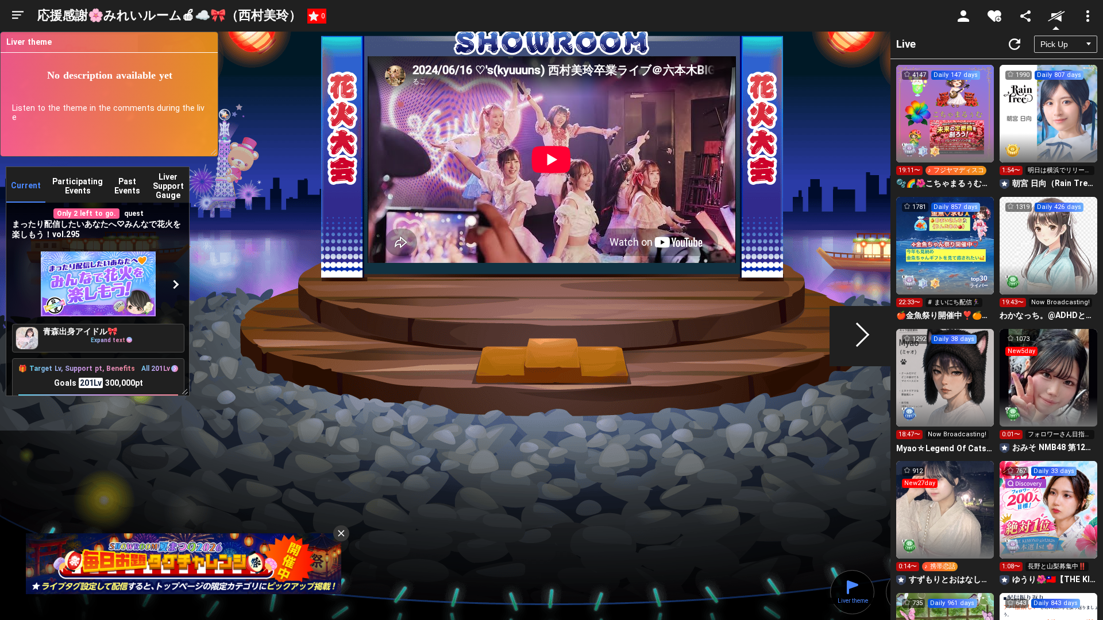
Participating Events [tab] (77, 186)
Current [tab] (26, 185)
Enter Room (945, 124)
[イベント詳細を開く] (98, 285)
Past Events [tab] (127, 186)
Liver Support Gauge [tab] (168, 186)
